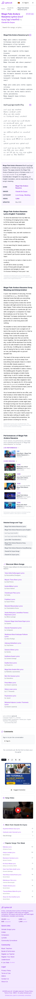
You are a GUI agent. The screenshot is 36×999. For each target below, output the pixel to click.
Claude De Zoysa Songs (12, 551)
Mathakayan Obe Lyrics (9, 880)
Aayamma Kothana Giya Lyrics (11, 828)
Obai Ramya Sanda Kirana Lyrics (12, 874)
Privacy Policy (6, 970)
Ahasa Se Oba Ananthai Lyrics (11, 897)
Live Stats (9, 962)
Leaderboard (5, 959)
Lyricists (4, 938)
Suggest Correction (19, 790)
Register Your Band (7, 957)
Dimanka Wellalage (8, 871)
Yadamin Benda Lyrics (9, 885)
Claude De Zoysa (10, 8)
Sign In (26, 2)
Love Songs (19, 195)
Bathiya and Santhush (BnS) (10, 865)
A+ (30, 35)
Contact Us (5, 979)
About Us (4, 981)
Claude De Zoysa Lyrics (12, 554)
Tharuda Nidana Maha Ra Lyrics (12, 891)
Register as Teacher (8, 954)
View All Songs (7, 835)
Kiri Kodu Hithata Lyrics (9, 863)
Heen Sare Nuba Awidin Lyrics (11, 869)
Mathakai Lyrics (7, 847)
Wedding (27, 195)
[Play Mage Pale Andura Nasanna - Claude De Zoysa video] (18, 810)
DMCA (3, 976)
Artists (3, 932)
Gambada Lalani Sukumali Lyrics (12, 832)
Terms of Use (5, 973)
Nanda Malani (6, 854)
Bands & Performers (8, 951)
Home (3, 8)
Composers (5, 935)
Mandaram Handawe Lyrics (10, 858)
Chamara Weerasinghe (9, 882)
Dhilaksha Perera (7, 849)
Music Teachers (6, 948)
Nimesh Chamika (7, 860)
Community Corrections (9, 940)
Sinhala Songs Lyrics (8, 929)
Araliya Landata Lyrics (9, 852)
